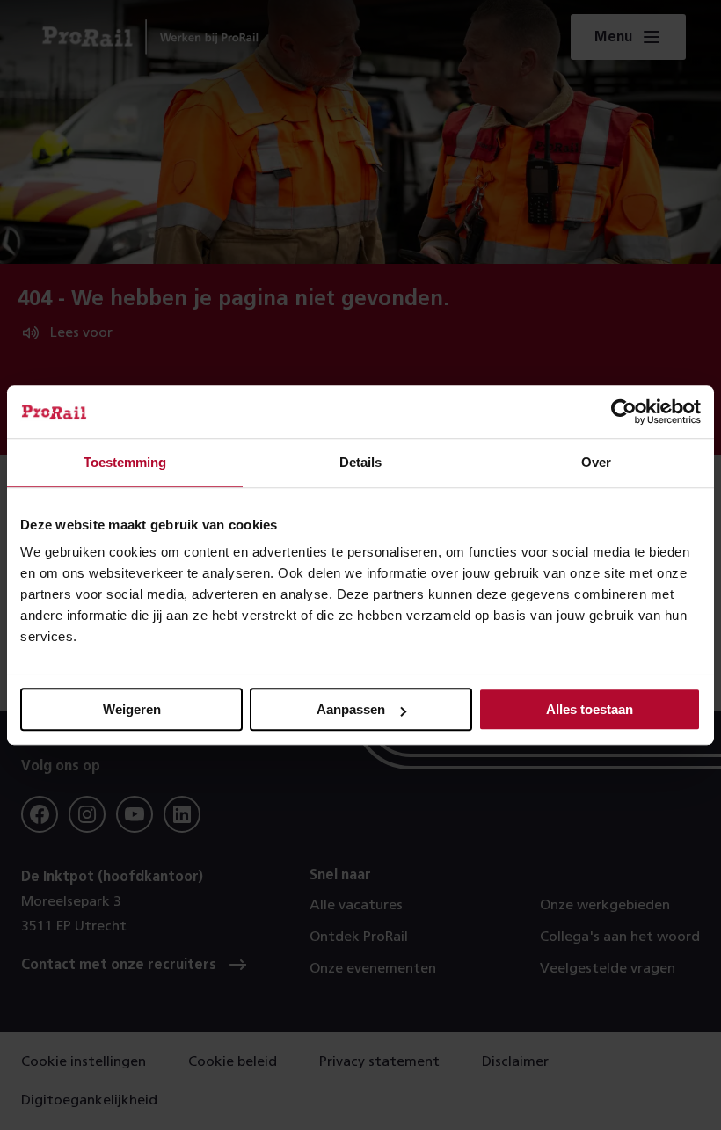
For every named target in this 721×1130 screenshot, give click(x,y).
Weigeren (132, 709)
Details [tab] (360, 462)
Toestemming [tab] (125, 462)
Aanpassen (351, 709)
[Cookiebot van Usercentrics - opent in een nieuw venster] (624, 411)
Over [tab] (596, 462)
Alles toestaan (589, 709)
